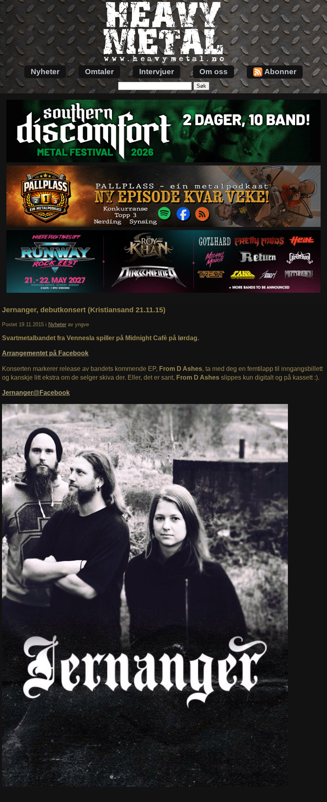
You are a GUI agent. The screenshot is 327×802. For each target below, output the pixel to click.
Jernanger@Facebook (36, 392)
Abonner (280, 71)
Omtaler (99, 71)
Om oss (213, 71)
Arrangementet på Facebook (45, 353)
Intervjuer (156, 71)
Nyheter (45, 71)
